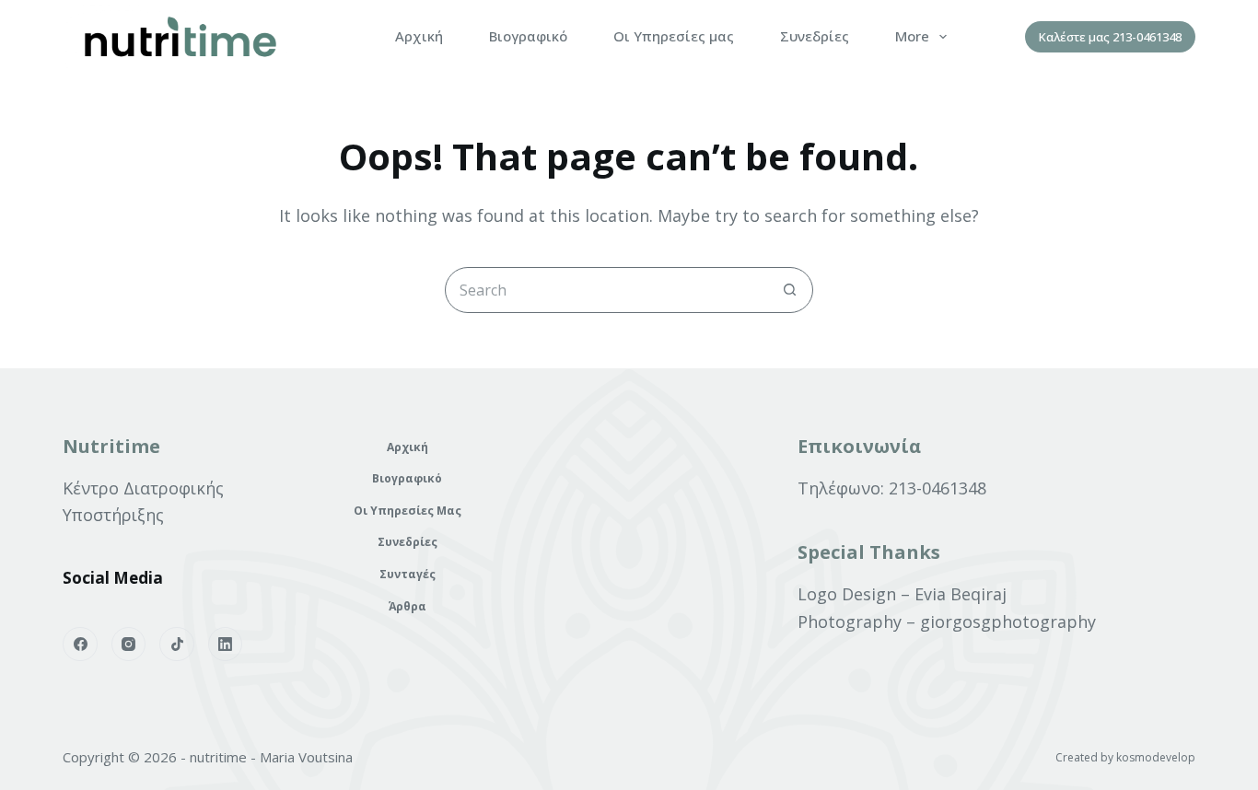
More (912, 36)
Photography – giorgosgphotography (947, 621)
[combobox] (607, 290)
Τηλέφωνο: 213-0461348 (892, 488)
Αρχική (419, 36)
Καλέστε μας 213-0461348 (1110, 37)
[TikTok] (176, 644)
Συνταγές (407, 574)
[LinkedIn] (225, 644)
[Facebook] (80, 644)
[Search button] (790, 290)
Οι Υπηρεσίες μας (673, 36)
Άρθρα (407, 606)
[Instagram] (128, 644)
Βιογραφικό (528, 36)
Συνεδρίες (814, 36)
